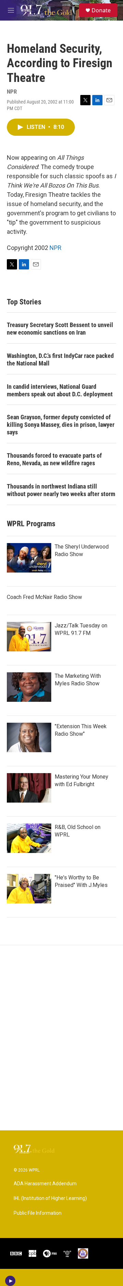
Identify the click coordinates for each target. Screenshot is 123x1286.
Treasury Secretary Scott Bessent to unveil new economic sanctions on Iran (60, 328)
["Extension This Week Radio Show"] (29, 737)
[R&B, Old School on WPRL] (29, 838)
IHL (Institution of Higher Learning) (50, 1198)
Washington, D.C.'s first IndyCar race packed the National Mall (60, 359)
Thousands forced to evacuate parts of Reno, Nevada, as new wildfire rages (54, 459)
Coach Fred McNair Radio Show (44, 597)
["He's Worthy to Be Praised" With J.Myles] (29, 888)
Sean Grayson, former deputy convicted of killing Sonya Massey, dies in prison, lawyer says (60, 424)
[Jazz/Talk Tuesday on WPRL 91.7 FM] (29, 636)
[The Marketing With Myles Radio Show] (29, 687)
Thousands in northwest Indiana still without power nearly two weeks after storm (61, 490)
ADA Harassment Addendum (45, 1183)
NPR (56, 247)
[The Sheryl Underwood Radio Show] (29, 558)
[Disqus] (61, 1037)
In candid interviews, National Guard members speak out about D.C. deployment (60, 390)
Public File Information (38, 1213)
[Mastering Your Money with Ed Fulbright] (29, 788)
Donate (101, 10)
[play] (10, 1280)
